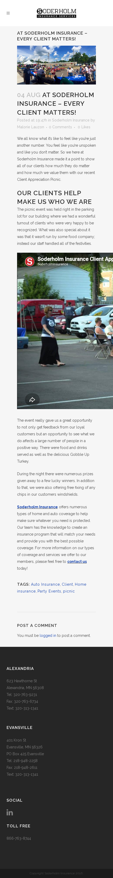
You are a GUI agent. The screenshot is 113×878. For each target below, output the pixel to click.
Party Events (49, 591)
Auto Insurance (45, 584)
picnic (69, 591)
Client (67, 584)
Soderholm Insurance (71, 120)
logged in (48, 635)
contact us (77, 561)
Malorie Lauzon (30, 127)
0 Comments (60, 127)
